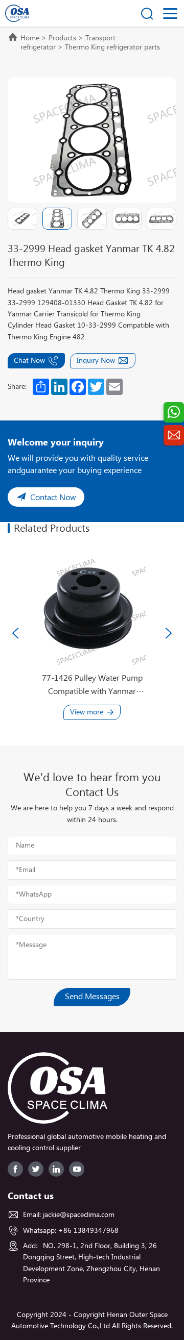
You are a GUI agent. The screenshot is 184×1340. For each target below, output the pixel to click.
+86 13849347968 (88, 1230)
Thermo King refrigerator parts (112, 47)
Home (29, 38)
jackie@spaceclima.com (78, 1215)
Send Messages (92, 996)
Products (62, 38)
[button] (15, 633)
